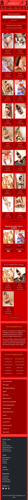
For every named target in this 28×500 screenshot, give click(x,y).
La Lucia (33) (20, 373)
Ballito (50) (8, 367)
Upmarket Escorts (7, 447)
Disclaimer (5, 478)
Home (4, 442)
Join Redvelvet (6, 481)
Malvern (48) (20, 367)
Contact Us (5, 476)
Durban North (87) (19, 361)
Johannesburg (6, 457)
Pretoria (4, 463)
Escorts (4, 444)
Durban (4, 461)
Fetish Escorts (6, 449)
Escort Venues (6, 445)
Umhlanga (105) (8, 359)
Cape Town (5, 459)
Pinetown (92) (8, 361)
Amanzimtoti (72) (8, 364)
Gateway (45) (8, 370)
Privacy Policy (6, 480)
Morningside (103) (19, 359)
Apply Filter (14, 20)
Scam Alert (5, 469)
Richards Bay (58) (20, 364)
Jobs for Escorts (6, 451)
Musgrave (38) (19, 370)
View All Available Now (14, 317)
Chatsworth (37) (8, 373)
